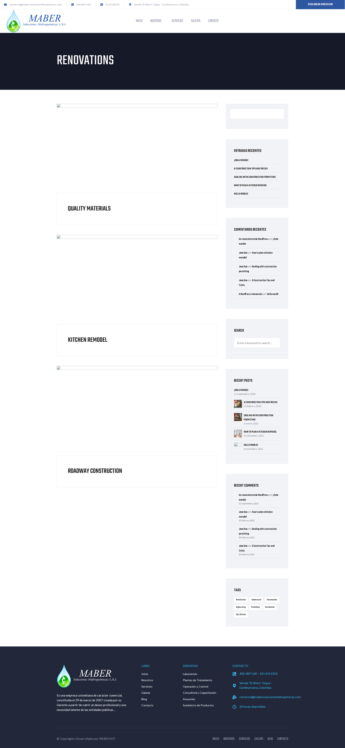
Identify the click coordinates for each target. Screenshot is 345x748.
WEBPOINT (107, 738)
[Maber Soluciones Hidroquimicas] (36, 20)
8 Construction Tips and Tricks (251, 169)
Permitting (255, 607)
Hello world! (241, 194)
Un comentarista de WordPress (254, 239)
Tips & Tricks (241, 614)
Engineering (241, 607)
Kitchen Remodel (87, 340)
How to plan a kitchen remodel (250, 185)
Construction (272, 599)
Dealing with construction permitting (255, 177)
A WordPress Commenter (251, 294)
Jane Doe (243, 253)
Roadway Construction (95, 471)
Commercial (256, 599)
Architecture (241, 599)
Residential (270, 607)
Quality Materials (89, 209)
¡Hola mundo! (241, 160)
